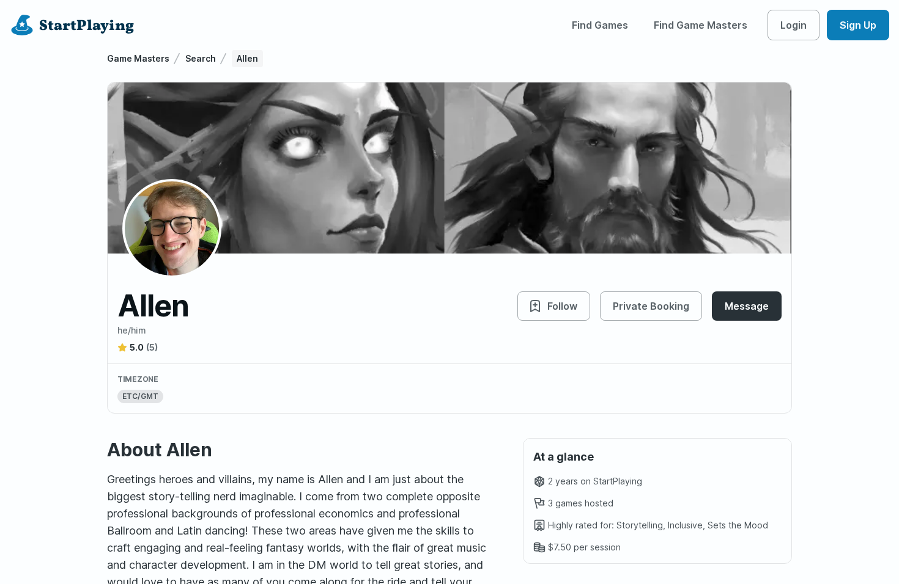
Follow (562, 306)
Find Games (600, 25)
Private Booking (651, 306)
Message (747, 306)
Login (793, 25)
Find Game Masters (700, 25)
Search (200, 58)
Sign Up (858, 25)
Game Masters (138, 58)
